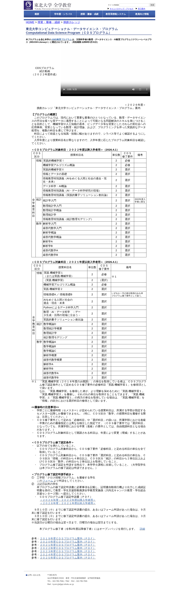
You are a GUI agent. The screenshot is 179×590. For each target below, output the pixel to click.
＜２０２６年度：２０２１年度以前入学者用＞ (68, 503)
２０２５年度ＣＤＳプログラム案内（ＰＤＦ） (68, 557)
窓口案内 (141, 9)
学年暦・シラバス (63, 14)
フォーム (48, 480)
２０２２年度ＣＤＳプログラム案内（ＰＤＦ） (68, 548)
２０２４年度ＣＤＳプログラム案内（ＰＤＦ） (68, 554)
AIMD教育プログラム (61, 39)
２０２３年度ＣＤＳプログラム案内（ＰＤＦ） (68, 551)
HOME (30, 22)
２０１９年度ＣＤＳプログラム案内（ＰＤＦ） (68, 538)
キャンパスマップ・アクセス (121, 9)
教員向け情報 (142, 14)
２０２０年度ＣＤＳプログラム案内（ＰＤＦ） (68, 541)
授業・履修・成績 (89, 14)
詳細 (142, 528)
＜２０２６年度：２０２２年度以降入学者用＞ (68, 500)
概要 (37, 14)
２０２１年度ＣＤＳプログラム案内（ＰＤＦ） (68, 544)
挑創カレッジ (71, 22)
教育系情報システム (116, 14)
